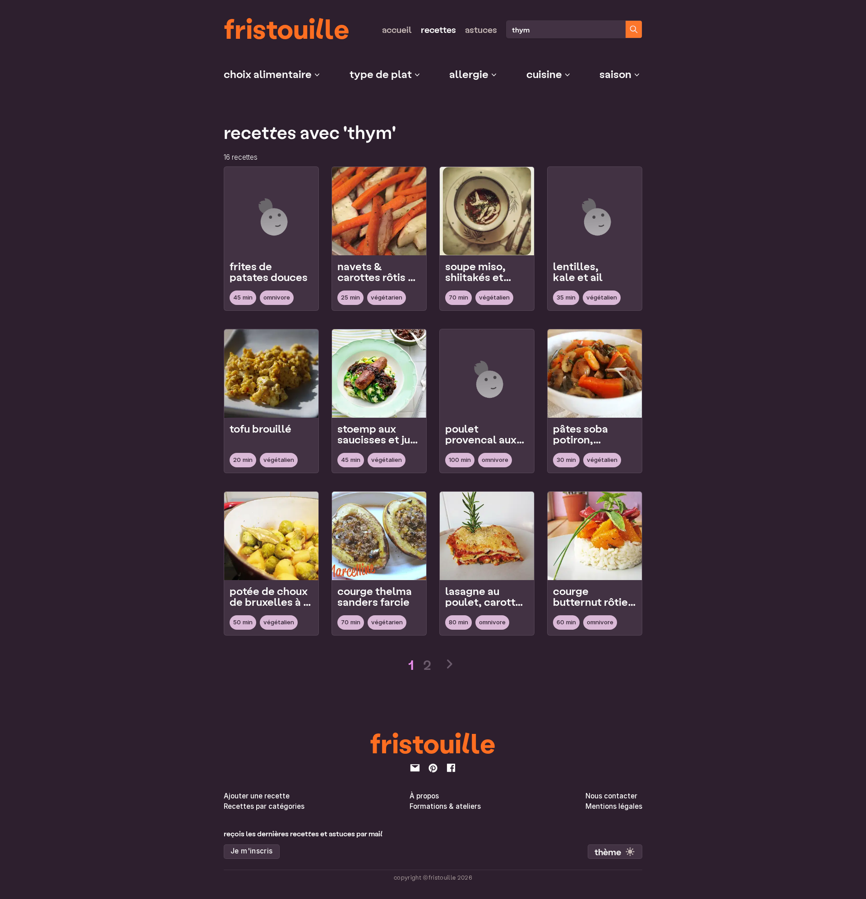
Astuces (481, 29)
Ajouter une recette (257, 796)
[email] (415, 767)
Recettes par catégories (264, 806)
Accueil (397, 29)
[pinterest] (433, 767)
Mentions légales (613, 806)
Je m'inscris (251, 851)
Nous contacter (611, 796)
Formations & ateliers (445, 806)
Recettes (438, 29)
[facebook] (451, 767)
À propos (424, 796)
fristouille (287, 27)
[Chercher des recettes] (634, 29)
